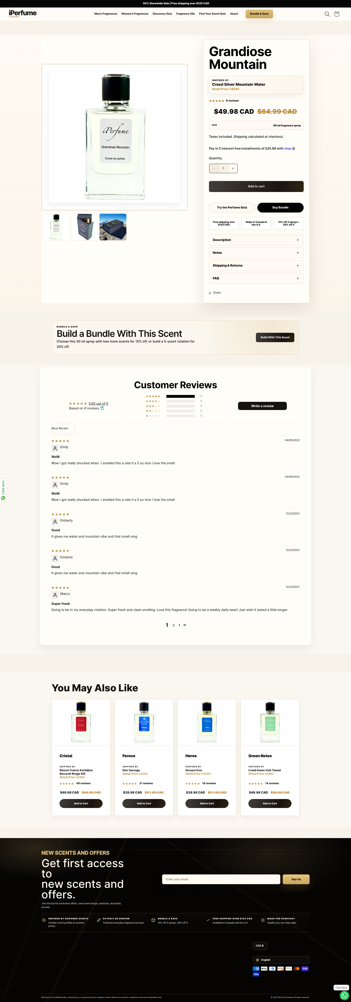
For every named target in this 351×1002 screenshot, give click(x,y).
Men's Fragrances (105, 13)
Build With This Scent (275, 337)
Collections (117, 989)
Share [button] (217, 292)
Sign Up (296, 879)
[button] (327, 14)
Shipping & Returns (228, 265)
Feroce (128, 756)
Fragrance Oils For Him (124, 977)
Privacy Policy (214, 953)
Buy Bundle (280, 207)
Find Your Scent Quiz (212, 13)
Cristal (66, 756)
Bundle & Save (259, 13)
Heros (191, 756)
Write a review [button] (262, 406)
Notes (217, 253)
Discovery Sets (162, 13)
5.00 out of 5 (98, 403)
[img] (60, 441)
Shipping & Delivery (170, 959)
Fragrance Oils (185, 13)
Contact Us (165, 947)
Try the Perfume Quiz (232, 207)
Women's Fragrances (134, 13)
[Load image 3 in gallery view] (113, 227)
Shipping (240, 137)
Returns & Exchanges (171, 965)
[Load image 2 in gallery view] (84, 227)
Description (222, 240)
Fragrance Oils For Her (124, 983)
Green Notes (260, 756)
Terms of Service (216, 947)
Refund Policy (214, 959)
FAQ (216, 278)
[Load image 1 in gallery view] (56, 227)
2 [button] (174, 625)
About (234, 13)
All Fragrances (119, 947)
